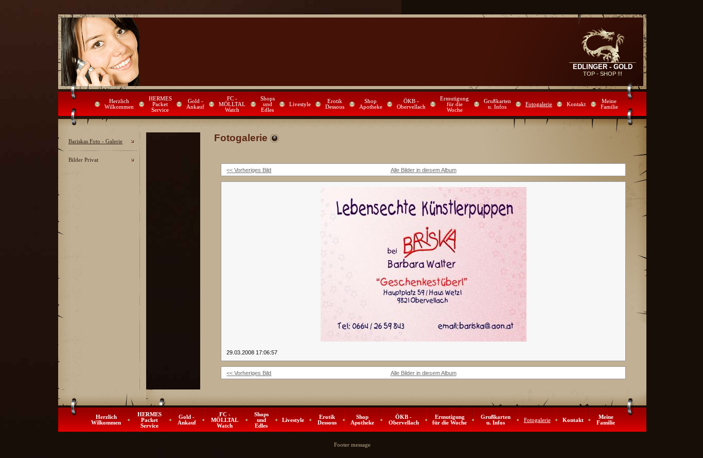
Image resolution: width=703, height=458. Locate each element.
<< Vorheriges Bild (248, 170)
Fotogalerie (538, 104)
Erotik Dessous (334, 104)
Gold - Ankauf (195, 104)
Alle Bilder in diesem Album (423, 170)
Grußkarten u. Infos (497, 104)
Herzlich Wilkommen (119, 104)
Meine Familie (609, 104)
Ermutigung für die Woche (454, 104)
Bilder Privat (83, 160)
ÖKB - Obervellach (411, 104)
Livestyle (300, 104)
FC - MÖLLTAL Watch (232, 104)
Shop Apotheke (370, 104)
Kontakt (576, 104)
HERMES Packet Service (160, 104)
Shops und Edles (267, 104)
